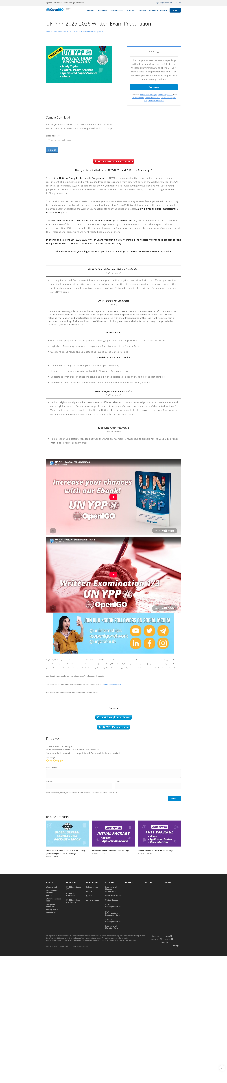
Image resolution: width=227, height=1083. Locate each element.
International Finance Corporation (111, 889)
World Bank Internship (71, 894)
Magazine (164, 10)
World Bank (102, 10)
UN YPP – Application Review (115, 717)
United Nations (117, 10)
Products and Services (51, 891)
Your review (52, 767)
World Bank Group (113, 896)
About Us (90, 10)
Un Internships (92, 887)
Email (118, 781)
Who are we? (51, 887)
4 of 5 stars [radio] (57, 760)
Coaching (142, 10)
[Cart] (180, 3)
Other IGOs (131, 10)
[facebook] (161, 936)
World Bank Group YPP (73, 888)
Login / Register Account (164, 3)
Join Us (49, 896)
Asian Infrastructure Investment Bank (112, 913)
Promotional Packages (148, 94)
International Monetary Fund (111, 927)
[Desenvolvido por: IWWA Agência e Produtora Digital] (165, 946)
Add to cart (154, 87)
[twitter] (171, 936)
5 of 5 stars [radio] (61, 760)
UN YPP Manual (138, 98)
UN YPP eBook (166, 98)
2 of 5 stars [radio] (51, 760)
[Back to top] (222, 1068)
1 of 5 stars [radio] (47, 760)
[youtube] (172, 939)
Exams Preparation (165, 94)
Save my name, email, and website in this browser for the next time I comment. (82, 792)
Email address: (53, 135)
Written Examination (156, 101)
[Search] (176, 3)
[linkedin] (167, 942)
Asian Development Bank (113, 905)
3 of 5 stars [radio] (54, 760)
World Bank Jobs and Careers (73, 901)
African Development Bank (113, 920)
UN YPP (89, 896)
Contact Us (51, 913)
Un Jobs (89, 891)
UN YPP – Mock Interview (115, 727)
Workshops (153, 10)
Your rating (50, 758)
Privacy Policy (52, 909)
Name (49, 781)
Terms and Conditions (50, 905)
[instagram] (161, 939)
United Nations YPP (152, 98)
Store (175, 10)
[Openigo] (58, 10)
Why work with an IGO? (53, 900)
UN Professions (92, 900)
